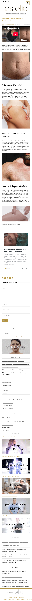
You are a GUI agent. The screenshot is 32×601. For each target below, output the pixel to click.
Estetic (3, 24)
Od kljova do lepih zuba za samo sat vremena (12, 577)
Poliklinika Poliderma (7, 417)
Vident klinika (6, 430)
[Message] (7, 278)
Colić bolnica (5, 390)
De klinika (5, 387)
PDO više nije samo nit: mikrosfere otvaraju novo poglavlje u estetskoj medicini (15, 373)
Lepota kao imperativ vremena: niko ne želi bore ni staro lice (15, 586)
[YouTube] (6, 2)
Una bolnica (5, 395)
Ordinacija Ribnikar (7, 385)
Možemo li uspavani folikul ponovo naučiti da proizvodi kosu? (15, 370)
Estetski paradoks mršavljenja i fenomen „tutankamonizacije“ (15, 364)
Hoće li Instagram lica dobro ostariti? (10, 367)
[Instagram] (8, 2)
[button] (28, 3)
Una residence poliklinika (8, 408)
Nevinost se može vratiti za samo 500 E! (10, 545)
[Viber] (12, 278)
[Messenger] (5, 278)
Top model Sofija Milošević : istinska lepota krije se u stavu (15, 542)
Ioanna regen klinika (7, 405)
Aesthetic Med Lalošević (8, 403)
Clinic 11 (5, 393)
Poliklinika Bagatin (6, 382)
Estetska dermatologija (9, 24)
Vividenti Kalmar (6, 427)
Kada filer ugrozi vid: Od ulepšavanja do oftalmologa (13, 361)
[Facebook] (3, 2)
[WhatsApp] (10, 278)
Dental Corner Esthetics (7, 425)
